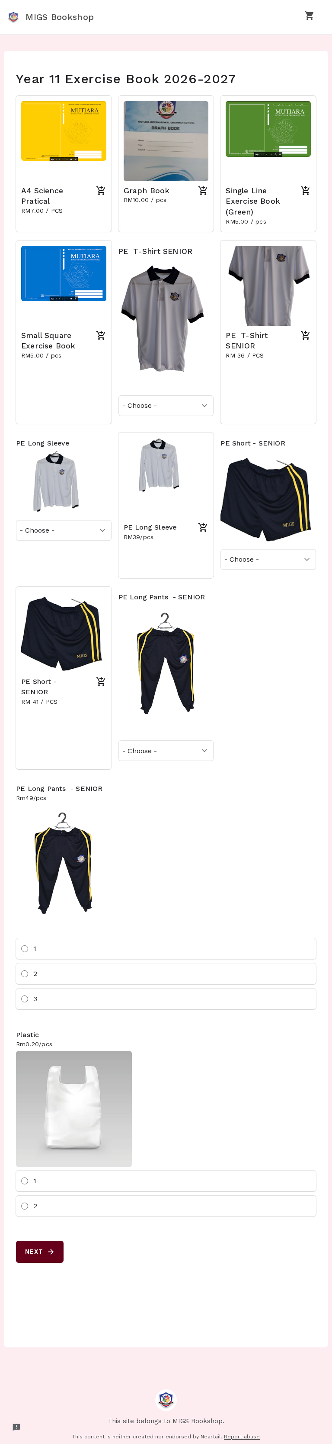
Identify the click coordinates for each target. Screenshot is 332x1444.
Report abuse (242, 1437)
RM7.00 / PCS (42, 210)
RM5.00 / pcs (246, 221)
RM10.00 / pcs (146, 199)
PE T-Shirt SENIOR (156, 251)
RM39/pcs (139, 536)
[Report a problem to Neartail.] (16, 1427)
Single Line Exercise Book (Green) (253, 201)
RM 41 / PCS (40, 701)
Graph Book (147, 190)
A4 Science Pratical (42, 196)
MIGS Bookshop (58, 17)
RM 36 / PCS (246, 355)
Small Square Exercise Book (49, 341)
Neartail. (211, 1437)
